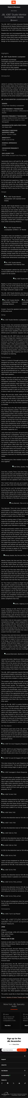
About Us (3, 1065)
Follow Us (4, 1080)
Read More (8, 1025)
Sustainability (5, 1075)
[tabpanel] (10, 1020)
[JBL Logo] (13, 2)
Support (3, 1059)
